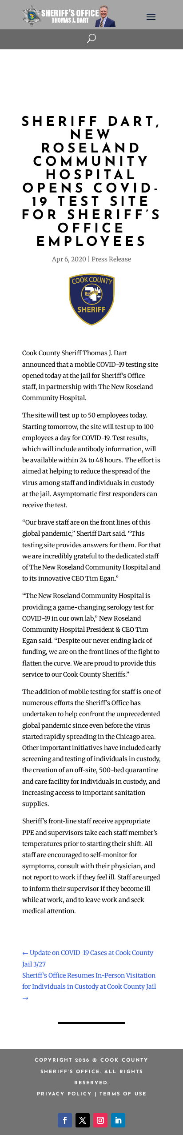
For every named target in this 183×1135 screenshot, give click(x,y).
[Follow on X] (83, 1120)
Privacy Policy (64, 1094)
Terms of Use (123, 1094)
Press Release (111, 259)
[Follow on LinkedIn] (118, 1120)
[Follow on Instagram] (100, 1120)
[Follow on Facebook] (65, 1120)
